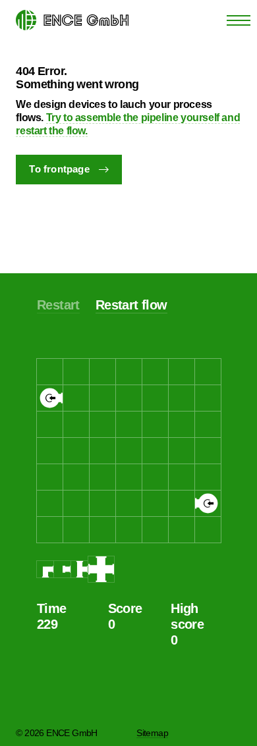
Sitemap (152, 733)
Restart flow (131, 305)
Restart (58, 305)
